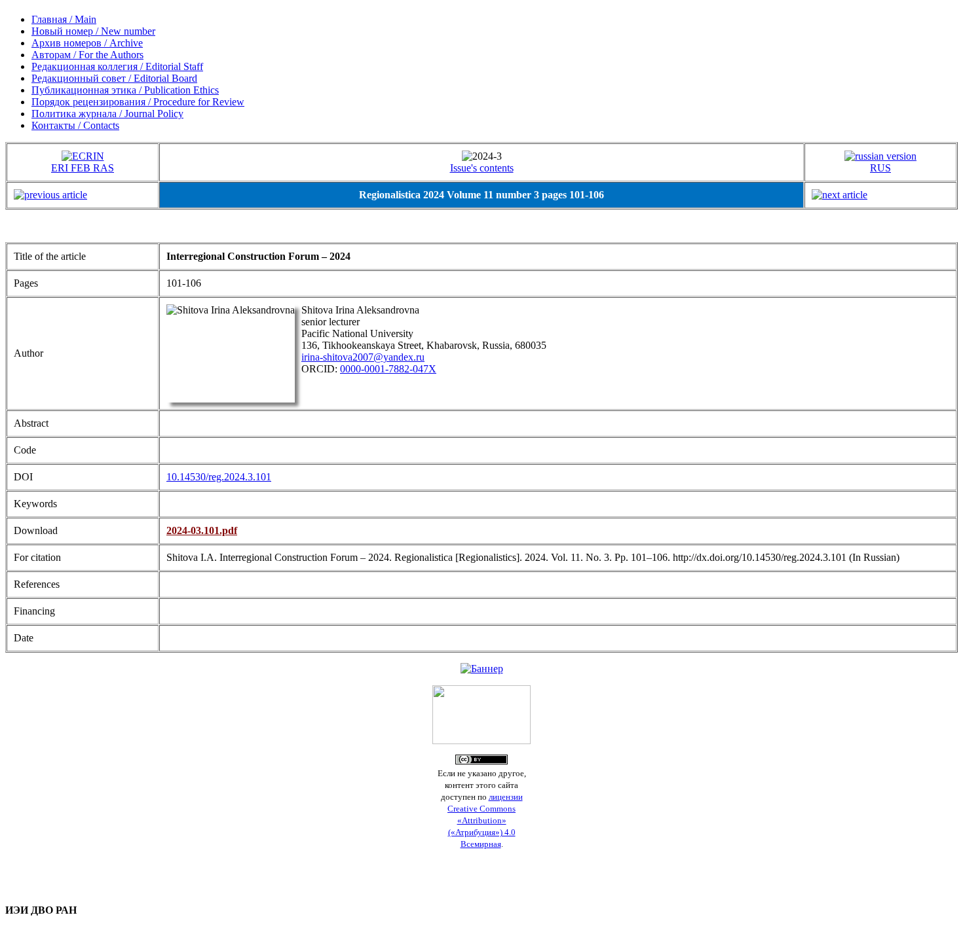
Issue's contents (482, 167)
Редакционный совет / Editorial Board (114, 78)
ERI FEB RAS (82, 167)
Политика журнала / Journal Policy (107, 113)
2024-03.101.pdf (201, 530)
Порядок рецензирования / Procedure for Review (137, 101)
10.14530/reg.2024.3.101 (218, 476)
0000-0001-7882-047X (388, 368)
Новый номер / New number (93, 31)
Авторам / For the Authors (87, 54)
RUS (880, 167)
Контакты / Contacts (75, 125)
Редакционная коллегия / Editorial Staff (117, 66)
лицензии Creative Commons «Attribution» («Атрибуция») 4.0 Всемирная (485, 820)
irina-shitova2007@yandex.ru (363, 357)
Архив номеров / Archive (87, 42)
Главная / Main (63, 19)
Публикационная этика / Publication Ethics (125, 90)
